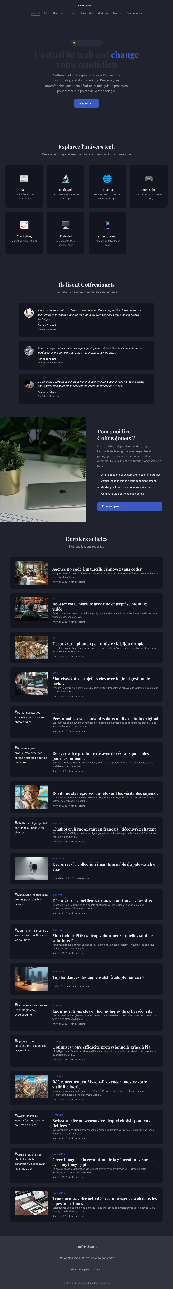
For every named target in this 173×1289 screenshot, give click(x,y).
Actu (46, 12)
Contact (97, 1269)
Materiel (117, 12)
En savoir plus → (112, 506)
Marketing (103, 12)
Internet (72, 12)
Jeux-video (87, 12)
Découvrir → (86, 103)
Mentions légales (80, 1269)
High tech (58, 12)
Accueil (35, 12)
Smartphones (134, 12)
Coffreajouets (86, 1246)
